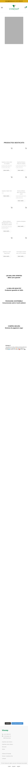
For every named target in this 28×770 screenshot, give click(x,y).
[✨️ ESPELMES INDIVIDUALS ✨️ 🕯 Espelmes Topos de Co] (14, 620)
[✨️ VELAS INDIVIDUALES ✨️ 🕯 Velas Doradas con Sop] (14, 453)
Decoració (4, 746)
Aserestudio (24, 763)
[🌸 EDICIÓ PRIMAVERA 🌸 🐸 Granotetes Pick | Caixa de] (14, 657)
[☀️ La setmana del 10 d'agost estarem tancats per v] (14, 360)
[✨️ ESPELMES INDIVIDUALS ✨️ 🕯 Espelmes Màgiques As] (14, 546)
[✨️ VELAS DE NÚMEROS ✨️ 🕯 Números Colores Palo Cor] (14, 416)
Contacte (4, 758)
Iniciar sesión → (6, 170)
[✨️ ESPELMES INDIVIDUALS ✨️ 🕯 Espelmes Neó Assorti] (14, 509)
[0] (25, 7)
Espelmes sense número (7, 744)
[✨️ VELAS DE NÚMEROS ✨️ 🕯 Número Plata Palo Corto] (14, 638)
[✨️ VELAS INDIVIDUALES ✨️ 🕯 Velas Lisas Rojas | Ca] (14, 601)
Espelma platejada (21, 221)
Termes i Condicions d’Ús (7, 756)
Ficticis (3, 749)
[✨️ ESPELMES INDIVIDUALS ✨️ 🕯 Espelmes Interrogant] (14, 434)
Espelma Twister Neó (7, 191)
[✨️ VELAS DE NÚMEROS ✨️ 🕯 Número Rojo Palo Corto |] (14, 527)
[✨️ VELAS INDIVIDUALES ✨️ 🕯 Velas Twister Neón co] (14, 379)
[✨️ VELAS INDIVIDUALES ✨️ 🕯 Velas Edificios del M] (14, 490)
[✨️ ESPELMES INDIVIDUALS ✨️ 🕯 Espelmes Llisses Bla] (14, 397)
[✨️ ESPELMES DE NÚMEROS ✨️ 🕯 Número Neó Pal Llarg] (14, 583)
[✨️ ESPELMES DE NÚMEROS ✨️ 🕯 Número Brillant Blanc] (14, 471)
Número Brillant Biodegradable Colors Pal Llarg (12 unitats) (7, 223)
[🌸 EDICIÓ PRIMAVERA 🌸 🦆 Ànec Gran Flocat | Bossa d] (14, 694)
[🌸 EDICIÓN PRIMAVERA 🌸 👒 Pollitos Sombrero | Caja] (14, 675)
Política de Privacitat (6, 753)
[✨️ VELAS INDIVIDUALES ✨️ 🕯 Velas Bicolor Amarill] (14, 564)
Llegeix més (11, 148)
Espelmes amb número (7, 742)
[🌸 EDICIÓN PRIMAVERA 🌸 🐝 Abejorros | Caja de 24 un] (14, 712)
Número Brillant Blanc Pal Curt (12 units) (21, 192)
